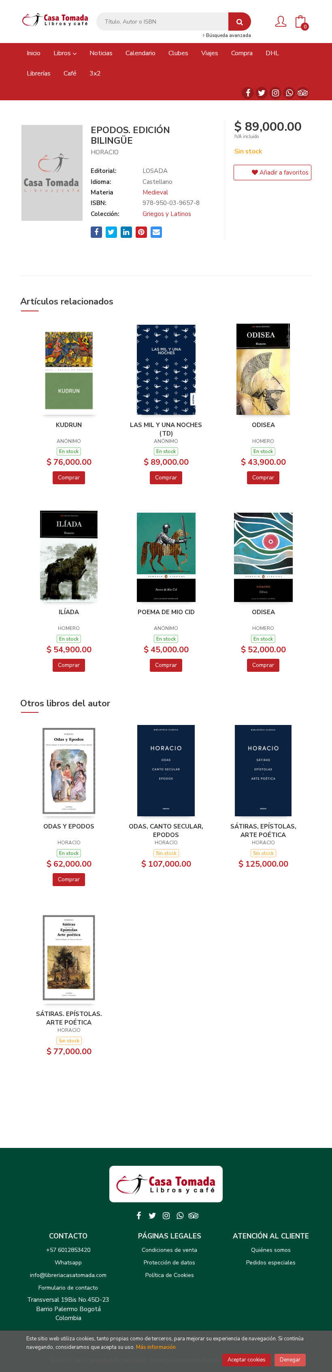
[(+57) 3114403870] (289, 93)
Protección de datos (169, 1262)
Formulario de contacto (68, 1288)
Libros (62, 53)
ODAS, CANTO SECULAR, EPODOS (166, 830)
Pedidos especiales (271, 1262)
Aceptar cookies (247, 1359)
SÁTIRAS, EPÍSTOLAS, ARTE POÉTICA (263, 830)
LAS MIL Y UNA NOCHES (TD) (166, 429)
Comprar (69, 477)
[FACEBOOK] (248, 93)
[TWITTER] (261, 93)
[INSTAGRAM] (275, 93)
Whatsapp (68, 1262)
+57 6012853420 (68, 1250)
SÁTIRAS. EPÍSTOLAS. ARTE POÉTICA (69, 1018)
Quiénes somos (271, 1250)
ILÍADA (69, 612)
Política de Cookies (169, 1275)
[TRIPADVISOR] (303, 93)
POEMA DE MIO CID (166, 612)
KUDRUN (69, 425)
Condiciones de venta (169, 1250)
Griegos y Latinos (167, 214)
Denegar (290, 1359)
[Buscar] (239, 22)
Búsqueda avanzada (228, 36)
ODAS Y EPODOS (68, 826)
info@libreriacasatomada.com (68, 1275)
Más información (156, 1347)
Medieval (155, 192)
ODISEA (263, 425)
